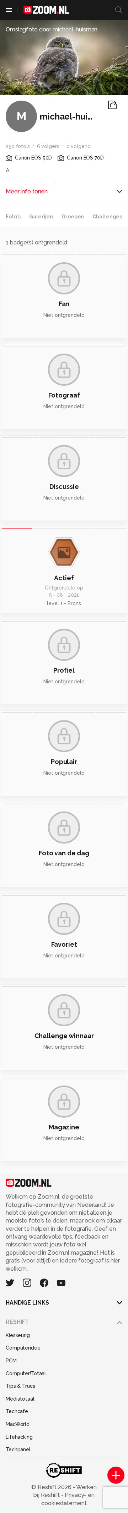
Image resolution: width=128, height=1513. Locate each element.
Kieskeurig (18, 1335)
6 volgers (48, 146)
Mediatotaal (20, 1399)
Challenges (107, 216)
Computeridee (23, 1348)
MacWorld (18, 1424)
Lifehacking (19, 1437)
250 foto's (18, 146)
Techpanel (18, 1449)
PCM (11, 1360)
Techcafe (17, 1411)
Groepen (73, 216)
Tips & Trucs (20, 1386)
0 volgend (78, 146)
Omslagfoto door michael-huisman (51, 29)
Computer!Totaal (26, 1373)
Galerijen (41, 216)
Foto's (13, 216)
